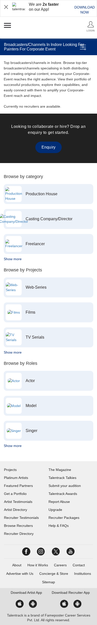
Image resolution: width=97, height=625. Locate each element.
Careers (60, 565)
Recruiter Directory (19, 534)
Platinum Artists (16, 478)
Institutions (82, 574)
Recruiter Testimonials (21, 518)
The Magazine (59, 470)
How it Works (37, 565)
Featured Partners (18, 486)
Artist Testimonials (18, 502)
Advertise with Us (19, 574)
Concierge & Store (53, 574)
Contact (79, 565)
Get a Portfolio (15, 494)
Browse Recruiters (18, 526)
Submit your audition (64, 486)
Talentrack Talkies (62, 478)
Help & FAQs (58, 526)
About (16, 565)
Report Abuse (59, 502)
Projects (10, 470)
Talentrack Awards (62, 494)
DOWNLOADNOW (84, 9)
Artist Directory (15, 510)
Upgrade (55, 510)
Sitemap (48, 582)
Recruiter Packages (63, 518)
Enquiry (48, 147)
